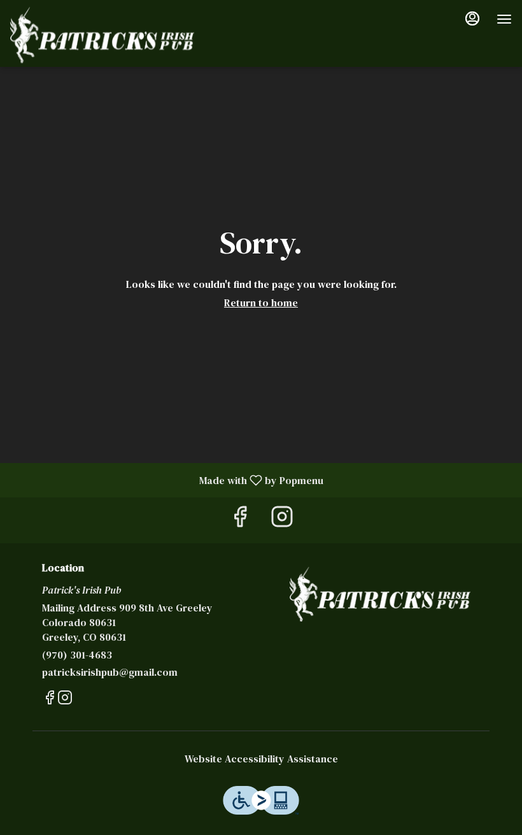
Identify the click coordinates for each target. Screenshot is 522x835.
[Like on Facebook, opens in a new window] (240, 520)
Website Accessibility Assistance (261, 759)
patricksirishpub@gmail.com (110, 672)
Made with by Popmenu (166, 479)
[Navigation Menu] (504, 19)
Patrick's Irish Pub (380, 594)
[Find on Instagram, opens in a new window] (282, 520)
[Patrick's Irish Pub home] (102, 35)
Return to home (261, 303)
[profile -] (472, 18)
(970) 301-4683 (77, 655)
